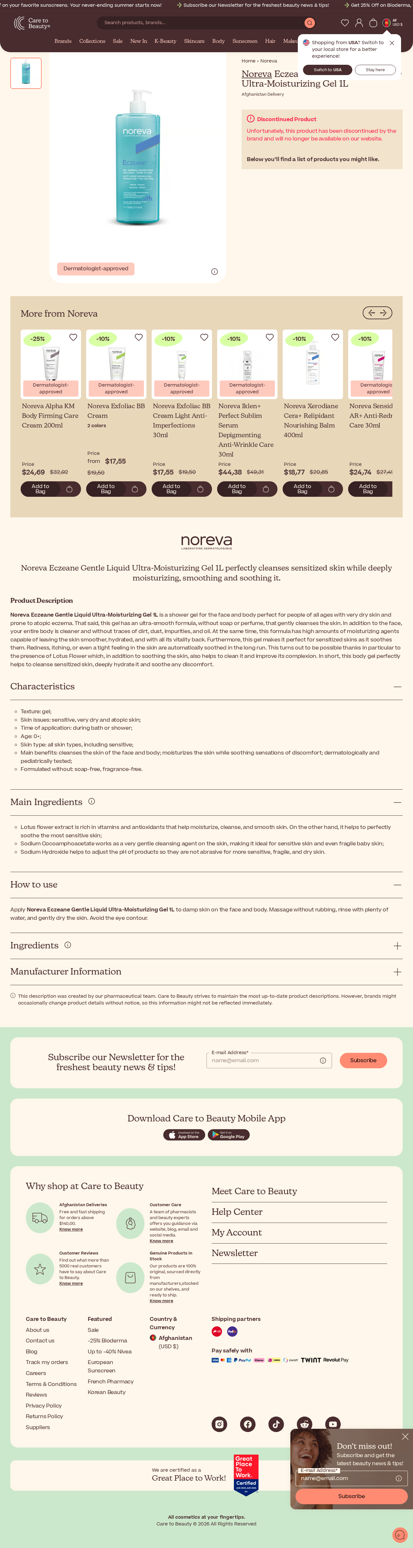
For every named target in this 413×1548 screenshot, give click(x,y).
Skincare (194, 41)
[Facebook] (248, 1424)
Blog (31, 1352)
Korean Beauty (107, 1392)
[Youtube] (333, 1424)
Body (218, 41)
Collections (92, 41)
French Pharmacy (111, 1382)
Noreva (257, 74)
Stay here (375, 70)
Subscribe (363, 1060)
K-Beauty (165, 41)
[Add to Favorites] (73, 337)
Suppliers (38, 1427)
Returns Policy (44, 1416)
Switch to (328, 70)
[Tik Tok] (276, 1424)
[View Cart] (373, 23)
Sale (117, 41)
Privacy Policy (44, 1406)
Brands (63, 41)
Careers (36, 1373)
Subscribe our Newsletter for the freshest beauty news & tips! (256, 5)
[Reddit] (304, 1424)
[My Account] (359, 23)
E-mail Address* (230, 1052)
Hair (270, 41)
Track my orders (47, 1362)
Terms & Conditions (51, 1384)
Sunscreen (245, 41)
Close (392, 43)
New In (138, 41)
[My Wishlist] (345, 23)
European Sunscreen (102, 1367)
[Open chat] (400, 1535)
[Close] (405, 1436)
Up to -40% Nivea (110, 1352)
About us (37, 1330)
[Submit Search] (310, 23)
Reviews (36, 1395)
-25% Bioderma (107, 1341)
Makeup (292, 41)
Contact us (40, 1341)
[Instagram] (219, 1424)
